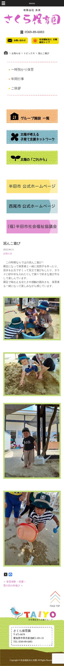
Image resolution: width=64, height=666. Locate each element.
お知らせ (7, 253)
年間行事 (17, 79)
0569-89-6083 (34, 32)
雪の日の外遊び (11, 585)
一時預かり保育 (22, 69)
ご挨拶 (16, 88)
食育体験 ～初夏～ (16, 581)
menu (32, 3)
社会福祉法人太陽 (28, 660)
